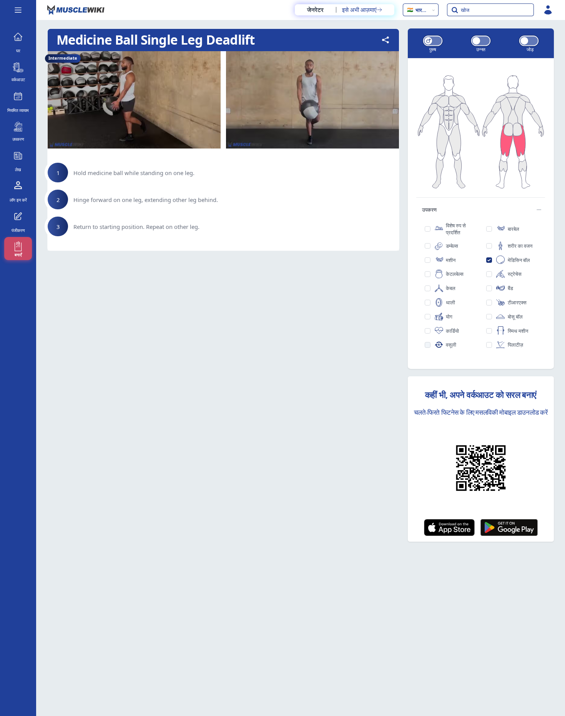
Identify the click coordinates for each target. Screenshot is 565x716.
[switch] (432, 40)
